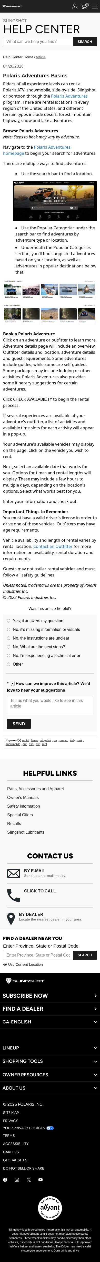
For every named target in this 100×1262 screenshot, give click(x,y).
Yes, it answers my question (38, 621)
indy (72, 740)
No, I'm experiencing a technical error (46, 655)
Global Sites (15, 1160)
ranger (63, 740)
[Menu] (95, 6)
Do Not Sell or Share (23, 1168)
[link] (50, 1048)
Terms (9, 1136)
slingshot (45, 740)
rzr (55, 740)
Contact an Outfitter (53, 546)
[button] (50, 873)
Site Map (11, 1113)
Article (41, 57)
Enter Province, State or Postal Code (40, 946)
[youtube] (40, 1180)
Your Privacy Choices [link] (24, 1128)
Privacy (10, 1121)
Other (18, 664)
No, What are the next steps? (39, 647)
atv (38, 744)
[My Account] (75, 6)
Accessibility (15, 1144)
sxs (31, 744)
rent (44, 744)
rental (25, 740)
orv (25, 744)
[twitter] (29, 1180)
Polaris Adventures (69, 96)
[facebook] (5, 1180)
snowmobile (13, 744)
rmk (79, 740)
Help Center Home (18, 57)
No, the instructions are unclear (41, 638)
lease (34, 740)
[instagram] (17, 1180)
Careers (11, 1152)
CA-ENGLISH (17, 1022)
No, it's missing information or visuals (46, 629)
